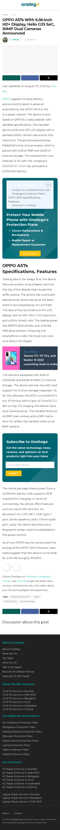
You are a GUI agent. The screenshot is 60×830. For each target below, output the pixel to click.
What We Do (9, 653)
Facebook (31, 576)
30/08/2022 (30, 39)
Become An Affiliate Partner (18, 671)
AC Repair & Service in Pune (18, 779)
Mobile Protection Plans (15, 754)
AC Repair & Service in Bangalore (20, 776)
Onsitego (14, 819)
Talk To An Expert (12, 667)
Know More (30, 253)
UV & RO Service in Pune (16, 702)
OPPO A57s (10, 601)
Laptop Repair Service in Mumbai (21, 794)
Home (5, 14)
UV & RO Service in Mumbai (18, 691)
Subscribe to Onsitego (24, 205)
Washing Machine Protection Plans (22, 731)
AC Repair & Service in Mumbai (19, 769)
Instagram (44, 576)
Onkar (15, 39)
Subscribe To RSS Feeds (15, 676)
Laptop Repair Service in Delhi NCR (22, 801)
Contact (18, 813)
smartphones (27, 601)
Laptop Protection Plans (16, 745)
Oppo (37, 596)
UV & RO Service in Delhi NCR (19, 694)
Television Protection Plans (17, 736)
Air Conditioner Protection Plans (20, 722)
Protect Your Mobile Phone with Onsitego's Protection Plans (31, 192)
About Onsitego (11, 649)
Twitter (6, 581)
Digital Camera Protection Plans (20, 740)
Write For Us (9, 662)
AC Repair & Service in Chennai (19, 787)
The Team (7, 658)
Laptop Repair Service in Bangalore (22, 797)
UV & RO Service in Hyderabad (19, 705)
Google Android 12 (20, 596)
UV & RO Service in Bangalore (19, 698)
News (13, 14)
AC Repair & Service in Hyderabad (21, 783)
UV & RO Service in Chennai (17, 709)
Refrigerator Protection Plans (18, 727)
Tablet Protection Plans (15, 749)
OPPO (7, 99)
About (5, 813)
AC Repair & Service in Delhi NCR (20, 772)
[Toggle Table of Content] (46, 185)
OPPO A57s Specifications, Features (24, 199)
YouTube (22, 581)
